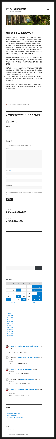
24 (39, 296)
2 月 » (35, 302)
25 (8, 299)
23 (34, 296)
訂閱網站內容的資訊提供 (13, 413)
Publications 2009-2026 (12, 430)
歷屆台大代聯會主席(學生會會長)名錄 (27, 389)
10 (39, 290)
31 (39, 299)
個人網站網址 (9, 185)
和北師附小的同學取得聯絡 (25, 369)
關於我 (7, 426)
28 (24, 299)
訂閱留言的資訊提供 (12, 415)
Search (8, 265)
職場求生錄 (10, 327)
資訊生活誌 (20, 104)
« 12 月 (13, 302)
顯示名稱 (8, 170)
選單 (48, 9)
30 (34, 299)
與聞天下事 (10, 329)
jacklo (9, 104)
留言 (7, 148)
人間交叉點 (10, 319)
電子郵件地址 (9, 178)
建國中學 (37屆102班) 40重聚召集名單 (28, 346)
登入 (8, 411)
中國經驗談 (10, 315)
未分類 (9, 325)
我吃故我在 (10, 321)
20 (18, 296)
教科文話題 (10, 323)
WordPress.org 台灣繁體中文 (15, 417)
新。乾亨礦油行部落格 (16, 9)
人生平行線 (10, 317)
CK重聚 (9, 313)
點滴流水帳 (26, 104)
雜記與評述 (10, 333)
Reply (7, 130)
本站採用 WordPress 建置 (22, 434)
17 (39, 293)
